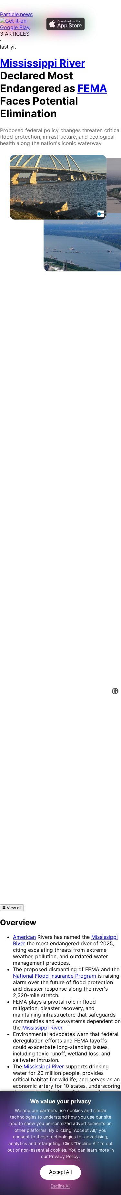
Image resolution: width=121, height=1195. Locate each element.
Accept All (60, 1172)
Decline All (60, 1186)
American (24, 937)
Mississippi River (42, 1027)
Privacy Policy (64, 1156)
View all (13, 907)
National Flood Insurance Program (54, 976)
